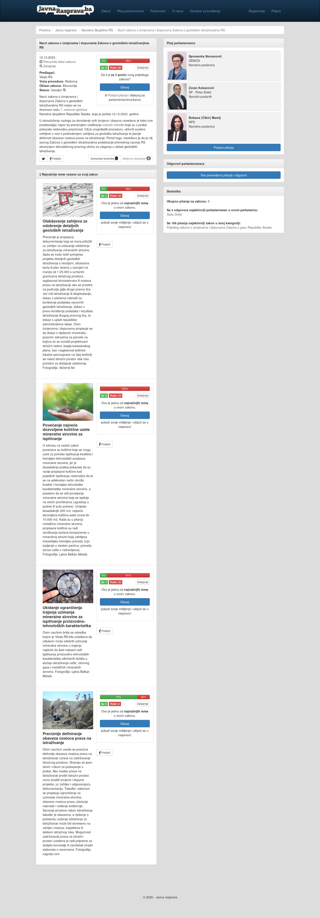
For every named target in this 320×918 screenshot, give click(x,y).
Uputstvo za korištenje (205, 11)
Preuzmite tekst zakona (59, 61)
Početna (45, 30)
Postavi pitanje (118, 95)
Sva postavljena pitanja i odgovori (224, 175)
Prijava (276, 11)
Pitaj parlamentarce (130, 11)
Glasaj (124, 87)
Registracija (257, 11)
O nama (177, 11)
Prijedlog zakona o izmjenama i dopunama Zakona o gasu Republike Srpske (219, 227)
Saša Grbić (174, 214)
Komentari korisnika (103, 158)
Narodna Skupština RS (97, 30)
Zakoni (106, 11)
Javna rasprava (66, 30)
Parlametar (158, 11)
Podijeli (56, 158)
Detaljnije (142, 67)
